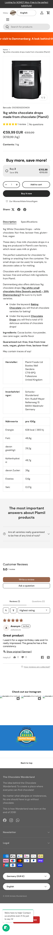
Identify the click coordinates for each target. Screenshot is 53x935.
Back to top (26, 763)
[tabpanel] (26, 290)
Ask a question (26, 585)
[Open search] (6, 610)
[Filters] (13, 610)
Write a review (26, 579)
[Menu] (7, 19)
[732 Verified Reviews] (26, 748)
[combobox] (26, 27)
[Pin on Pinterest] (25, 209)
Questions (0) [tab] (38, 601)
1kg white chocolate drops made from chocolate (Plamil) (26, 52)
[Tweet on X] (13, 209)
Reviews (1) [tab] (15, 601)
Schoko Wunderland (18, 896)
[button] (48, 13)
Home (5, 49)
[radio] (26, 170)
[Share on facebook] (42, 658)
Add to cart (36, 184)
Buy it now (26, 193)
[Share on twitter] (48, 658)
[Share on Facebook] (19, 209)
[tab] (9, 221)
